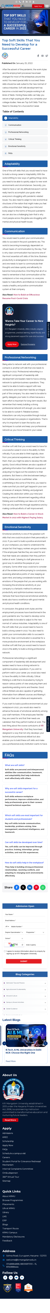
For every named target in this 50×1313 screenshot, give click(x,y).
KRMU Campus (9, 1232)
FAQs (4, 1149)
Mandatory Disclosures (13, 1237)
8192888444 (12, 1267)
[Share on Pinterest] (36, 887)
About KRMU (8, 1196)
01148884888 (13, 1264)
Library (5, 1212)
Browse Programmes (12, 1200)
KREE (5, 1137)
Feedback (7, 1241)
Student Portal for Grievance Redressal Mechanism (21, 1163)
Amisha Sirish (16, 55)
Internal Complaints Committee (17, 1169)
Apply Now (38, 6)
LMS (4, 1216)
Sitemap (6, 1181)
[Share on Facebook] (16, 887)
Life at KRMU (8, 1208)
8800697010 (26, 1264)
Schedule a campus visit (14, 1153)
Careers (6, 1157)
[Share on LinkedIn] (29, 887)
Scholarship (8, 1141)
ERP (4, 1220)
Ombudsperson (10, 1173)
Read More (10, 1120)
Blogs (5, 1224)
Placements (8, 1204)
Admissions (7, 1133)
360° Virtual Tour (48, 724)
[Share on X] (23, 887)
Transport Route (10, 1228)
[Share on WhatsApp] (43, 887)
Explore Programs (28, 344)
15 (35, 1264)
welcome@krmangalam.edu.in (21, 1260)
